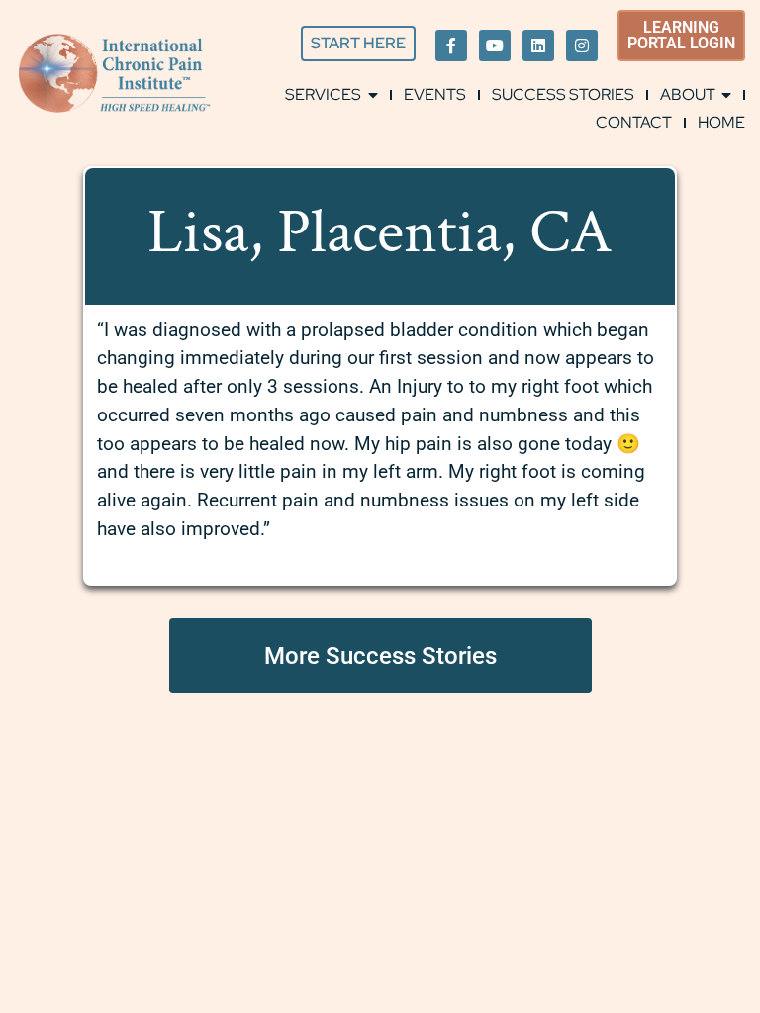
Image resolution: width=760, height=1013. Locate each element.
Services (323, 94)
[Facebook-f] (451, 45)
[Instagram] (582, 45)
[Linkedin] (538, 45)
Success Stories (563, 94)
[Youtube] (495, 45)
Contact (634, 122)
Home (721, 122)
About (687, 94)
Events (435, 94)
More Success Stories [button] (380, 656)
